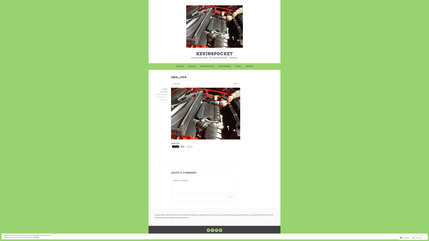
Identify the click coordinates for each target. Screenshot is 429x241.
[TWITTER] (208, 230)
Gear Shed (192, 66)
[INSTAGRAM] (216, 230)
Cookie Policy (36, 237)
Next (236, 84)
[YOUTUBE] (220, 230)
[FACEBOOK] (212, 230)
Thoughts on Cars (207, 66)
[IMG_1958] (205, 139)
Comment (230, 197)
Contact (238, 66)
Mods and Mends (224, 66)
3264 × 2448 (160, 94)
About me (249, 66)
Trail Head (180, 66)
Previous (176, 84)
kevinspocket (214, 53)
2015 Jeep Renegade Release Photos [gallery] (161, 97)
